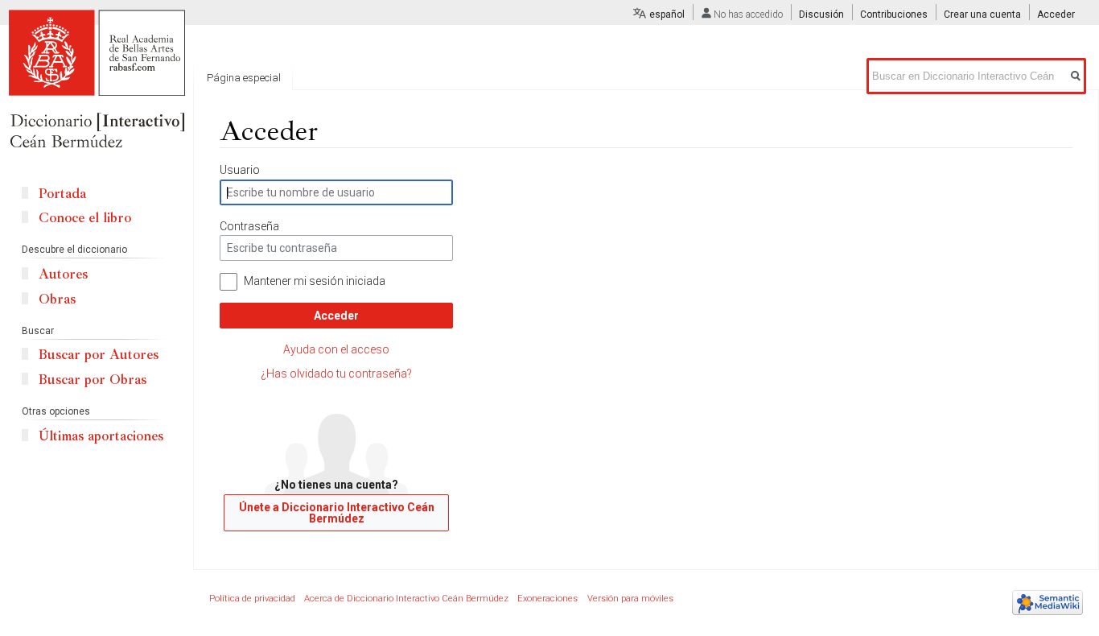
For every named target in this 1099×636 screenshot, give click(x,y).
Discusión (821, 14)
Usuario (240, 169)
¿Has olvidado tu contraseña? (336, 373)
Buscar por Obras (92, 379)
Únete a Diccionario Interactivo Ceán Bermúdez (336, 513)
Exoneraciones (547, 598)
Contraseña (249, 226)
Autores (63, 274)
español (667, 14)
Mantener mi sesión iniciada (314, 281)
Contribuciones (894, 14)
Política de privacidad (252, 598)
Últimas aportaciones (101, 436)
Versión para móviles (630, 598)
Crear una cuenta (982, 14)
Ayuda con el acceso (336, 349)
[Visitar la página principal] (96, 80)
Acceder (336, 315)
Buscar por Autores (98, 354)
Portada (62, 193)
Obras (57, 299)
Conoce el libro (85, 218)
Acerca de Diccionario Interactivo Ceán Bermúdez (406, 598)
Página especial (244, 78)
